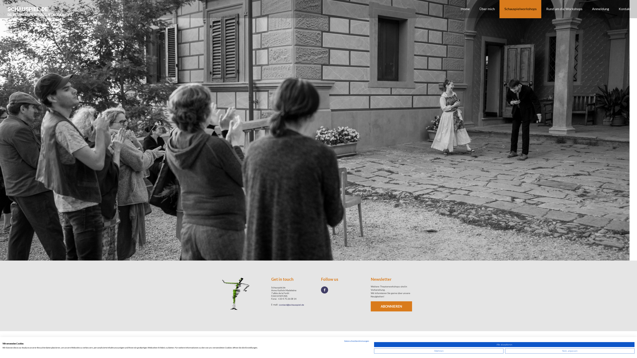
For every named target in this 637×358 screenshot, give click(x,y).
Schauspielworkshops (520, 9)
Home (465, 9)
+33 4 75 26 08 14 (287, 298)
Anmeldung (600, 9)
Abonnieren (391, 306)
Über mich (487, 9)
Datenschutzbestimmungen (356, 341)
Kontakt (625, 9)
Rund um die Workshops (564, 9)
